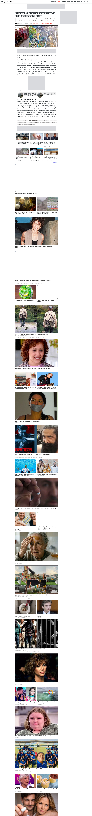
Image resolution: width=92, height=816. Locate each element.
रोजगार (68, 1)
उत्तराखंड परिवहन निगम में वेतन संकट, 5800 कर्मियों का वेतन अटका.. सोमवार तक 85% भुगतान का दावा (22, 144)
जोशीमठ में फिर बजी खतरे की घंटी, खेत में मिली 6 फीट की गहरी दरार (49, 94)
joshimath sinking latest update (44, 120)
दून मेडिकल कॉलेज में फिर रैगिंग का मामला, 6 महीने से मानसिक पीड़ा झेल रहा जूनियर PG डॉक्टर (50, 159)
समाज (31, 140)
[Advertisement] (46, 6)
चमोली (20, 10)
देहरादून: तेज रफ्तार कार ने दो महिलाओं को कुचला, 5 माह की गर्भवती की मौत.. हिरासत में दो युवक (36, 159)
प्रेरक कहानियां (46, 140)
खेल (81, 1)
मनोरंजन (78, 1)
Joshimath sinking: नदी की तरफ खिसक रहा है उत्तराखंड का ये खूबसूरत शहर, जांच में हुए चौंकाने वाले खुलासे (30, 94)
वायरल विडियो (73, 1)
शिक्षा (44, 156)
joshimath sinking (53, 120)
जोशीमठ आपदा (38, 23)
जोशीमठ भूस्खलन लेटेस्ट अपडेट (33, 120)
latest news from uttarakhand (30, 124)
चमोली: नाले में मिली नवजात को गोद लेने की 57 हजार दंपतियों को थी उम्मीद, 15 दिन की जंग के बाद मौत (36, 144)
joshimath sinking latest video (22, 122)
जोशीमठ (34, 23)
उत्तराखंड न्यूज (53, 1)
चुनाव (59, 1)
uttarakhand (54, 122)
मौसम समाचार (64, 1)
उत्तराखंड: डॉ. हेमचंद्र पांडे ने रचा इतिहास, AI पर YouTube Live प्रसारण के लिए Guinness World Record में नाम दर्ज (50, 144)
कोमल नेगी (18, 23)
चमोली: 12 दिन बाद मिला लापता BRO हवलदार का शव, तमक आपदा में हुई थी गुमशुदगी (22, 159)
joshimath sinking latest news (34, 122)
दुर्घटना (16, 156)
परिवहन (17, 140)
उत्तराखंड (16, 10)
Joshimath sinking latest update (46, 23)
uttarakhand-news (21, 124)
